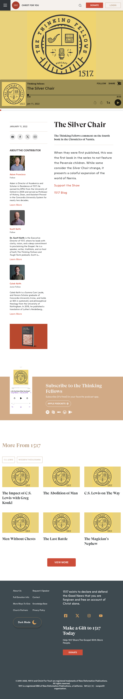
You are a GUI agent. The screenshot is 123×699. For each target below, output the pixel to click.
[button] (80, 5)
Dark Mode (24, 622)
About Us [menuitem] (17, 591)
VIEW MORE (61, 562)
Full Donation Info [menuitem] (21, 597)
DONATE (94, 5)
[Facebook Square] (66, 616)
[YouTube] (101, 616)
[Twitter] (77, 616)
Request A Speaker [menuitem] (41, 591)
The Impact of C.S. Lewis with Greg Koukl (16, 498)
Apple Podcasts (57, 403)
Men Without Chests (19, 539)
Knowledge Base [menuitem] (40, 603)
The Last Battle (55, 539)
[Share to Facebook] (20, 137)
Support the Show (67, 185)
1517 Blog (60, 193)
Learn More (16, 204)
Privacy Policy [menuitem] (39, 610)
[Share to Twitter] (27, 137)
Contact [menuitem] (36, 597)
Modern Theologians (30, 460)
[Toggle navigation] (5, 5)
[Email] (35, 137)
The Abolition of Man (60, 493)
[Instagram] (89, 616)
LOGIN (113, 5)
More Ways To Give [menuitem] (21, 603)
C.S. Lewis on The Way (102, 493)
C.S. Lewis (8, 460)
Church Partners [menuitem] (20, 610)
